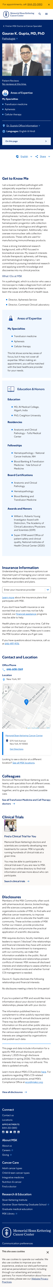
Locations (7, 1120)
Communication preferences (17, 1243)
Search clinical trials (14, 881)
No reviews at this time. (14, 84)
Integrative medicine (13, 1177)
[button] (26, 703)
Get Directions (16, 749)
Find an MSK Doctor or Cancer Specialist (23, 26)
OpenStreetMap (35, 728)
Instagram (3, 1132)
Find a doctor (9, 1186)
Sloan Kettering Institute (14, 1200)
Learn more (8, 597)
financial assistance (26, 614)
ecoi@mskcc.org (34, 1082)
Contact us (8, 1115)
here (43, 1071)
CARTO (48, 728)
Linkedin (18, 1132)
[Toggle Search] (39, 14)
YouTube (15, 1132)
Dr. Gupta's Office (22, 125)
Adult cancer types (12, 1168)
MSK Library (8, 1213)
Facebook (7, 1132)
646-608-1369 (15, 669)
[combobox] (26, 589)
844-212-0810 (34, 4)
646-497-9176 (12, 643)
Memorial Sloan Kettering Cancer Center (24, 735)
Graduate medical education (17, 1209)
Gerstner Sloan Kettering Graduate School (24, 1204)
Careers (6, 1150)
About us (7, 1145)
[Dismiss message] (49, 4)
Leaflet (28, 728)
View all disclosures (12, 1092)
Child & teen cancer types (15, 1172)
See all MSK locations (24, 762)
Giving (6, 1154)
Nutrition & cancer (11, 1182)
